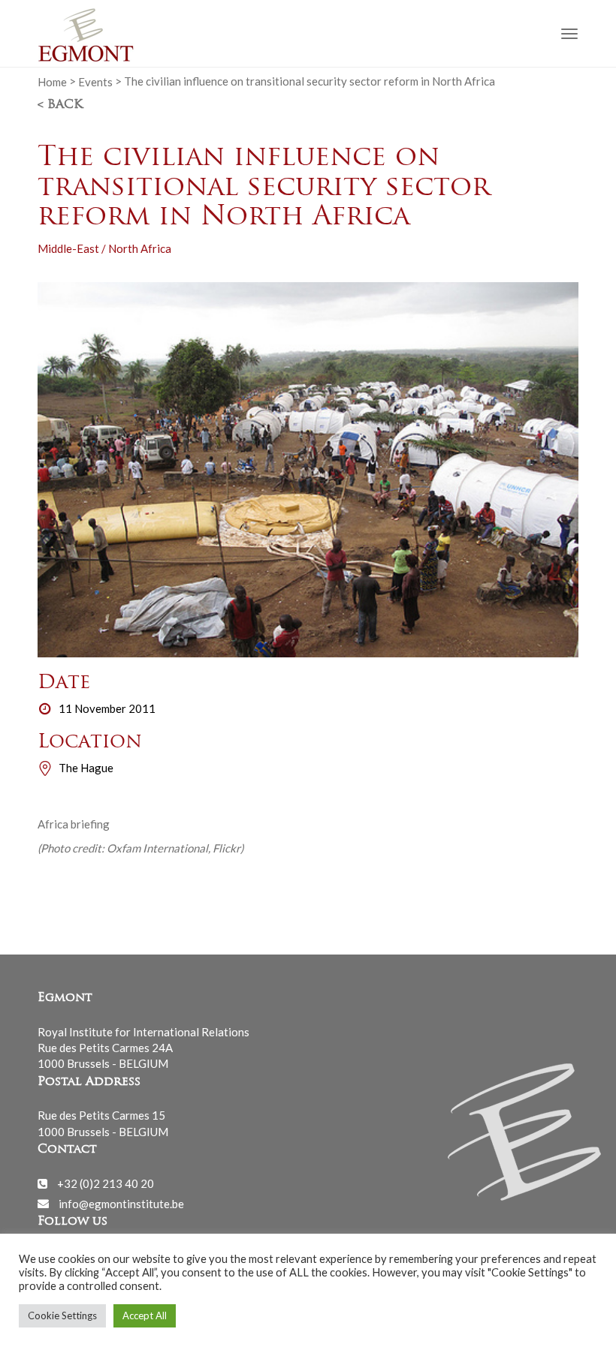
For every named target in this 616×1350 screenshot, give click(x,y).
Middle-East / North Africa (104, 248)
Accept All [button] (144, 1315)
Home (52, 81)
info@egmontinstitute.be (121, 1203)
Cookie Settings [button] (62, 1315)
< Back (60, 105)
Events (95, 81)
